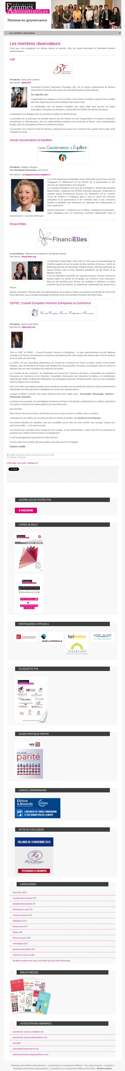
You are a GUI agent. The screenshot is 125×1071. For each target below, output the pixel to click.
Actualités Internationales (22, 904)
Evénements (18, 926)
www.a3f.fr (26, 82)
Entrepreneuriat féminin (22, 949)
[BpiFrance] (77, 637)
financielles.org (29, 257)
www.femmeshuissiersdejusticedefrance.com (30, 1054)
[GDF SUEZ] (102, 637)
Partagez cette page (18, 457)
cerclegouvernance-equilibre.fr (36, 175)
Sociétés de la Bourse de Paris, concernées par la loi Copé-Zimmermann (41, 961)
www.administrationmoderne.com (26, 1049)
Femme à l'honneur (20, 915)
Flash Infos (17, 892)
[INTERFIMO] (77, 648)
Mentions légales (104, 1068)
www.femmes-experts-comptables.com (28, 1032)
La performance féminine (22, 898)
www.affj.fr (17, 1043)
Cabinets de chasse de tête (23, 955)
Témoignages (18, 944)
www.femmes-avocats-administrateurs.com (30, 1037)
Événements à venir (20, 909)
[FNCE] (26, 637)
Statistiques (17, 921)
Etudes (15, 932)
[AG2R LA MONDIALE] (51, 638)
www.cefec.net (28, 327)
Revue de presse (19, 938)
